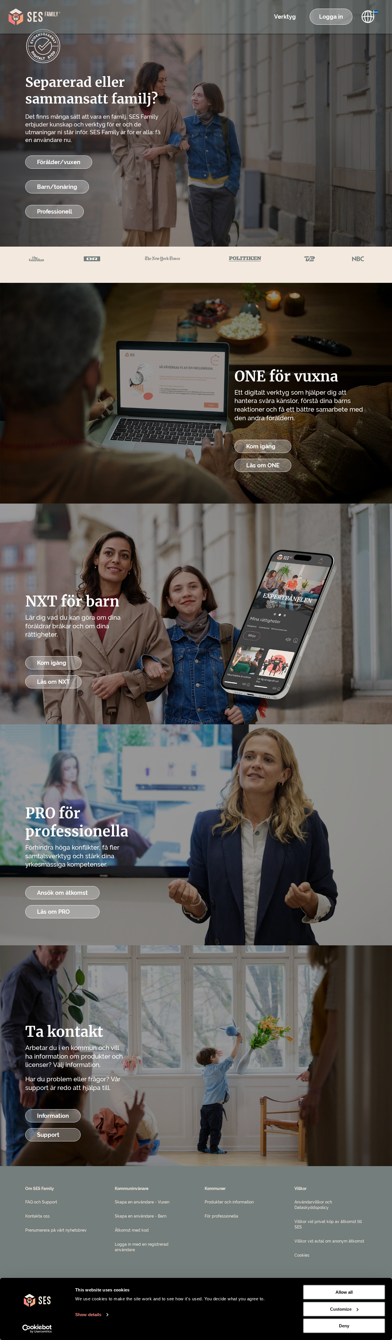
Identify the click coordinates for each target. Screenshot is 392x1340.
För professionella (221, 1216)
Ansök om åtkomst (62, 892)
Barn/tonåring (57, 186)
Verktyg (285, 16)
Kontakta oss (37, 1216)
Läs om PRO (53, 911)
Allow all (344, 1292)
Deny (344, 1325)
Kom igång (260, 446)
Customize (341, 1309)
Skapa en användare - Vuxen (142, 1202)
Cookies (301, 1255)
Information (53, 1115)
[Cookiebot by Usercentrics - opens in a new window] (37, 1328)
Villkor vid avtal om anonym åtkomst (329, 1241)
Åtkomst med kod (132, 1230)
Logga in (331, 16)
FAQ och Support (41, 1202)
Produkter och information (229, 1202)
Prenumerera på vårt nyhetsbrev (56, 1230)
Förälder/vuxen (58, 162)
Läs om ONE (263, 465)
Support (48, 1134)
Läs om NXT (53, 681)
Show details (88, 1314)
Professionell (54, 211)
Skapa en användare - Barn (140, 1216)
